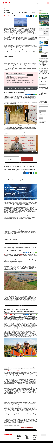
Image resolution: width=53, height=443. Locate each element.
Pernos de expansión (45, 33)
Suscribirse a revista (19, 438)
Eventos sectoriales (41, 122)
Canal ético (26, 435)
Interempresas (24, 127)
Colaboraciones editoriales (35, 439)
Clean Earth (14, 320)
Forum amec (6, 96)
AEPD (31, 82)
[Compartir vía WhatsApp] (36, 16)
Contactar (26, 434)
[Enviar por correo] (27, 16)
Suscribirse (44, 55)
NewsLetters (19, 436)
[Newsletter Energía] (44, 46)
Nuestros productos (26, 437)
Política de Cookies (34, 437)
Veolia (5, 316)
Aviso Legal (13, 79)
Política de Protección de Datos (18, 79)
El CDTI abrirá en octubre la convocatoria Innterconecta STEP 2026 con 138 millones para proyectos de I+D (44, 93)
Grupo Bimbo (21, 254)
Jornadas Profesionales (42, 119)
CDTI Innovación (25, 174)
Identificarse (19, 434)
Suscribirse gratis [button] (42, 2)
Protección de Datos (35, 435)
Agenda (40, 112)
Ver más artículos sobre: (9, 88)
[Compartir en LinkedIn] (33, 16)
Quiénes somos (27, 438)
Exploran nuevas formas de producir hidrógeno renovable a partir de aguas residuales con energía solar (43, 88)
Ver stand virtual (31, 427)
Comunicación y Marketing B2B (43, 121)
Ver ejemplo (20, 73)
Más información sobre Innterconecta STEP (11, 239)
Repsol (5, 254)
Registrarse (19, 435)
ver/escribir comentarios (21, 162)
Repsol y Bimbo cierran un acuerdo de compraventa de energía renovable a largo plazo (43, 98)
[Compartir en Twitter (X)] (31, 16)
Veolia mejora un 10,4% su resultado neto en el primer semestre (43, 102)
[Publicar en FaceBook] (29, 16)
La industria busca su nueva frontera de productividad (25, 88)
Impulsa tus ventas (41, 120)
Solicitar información (24, 427)
